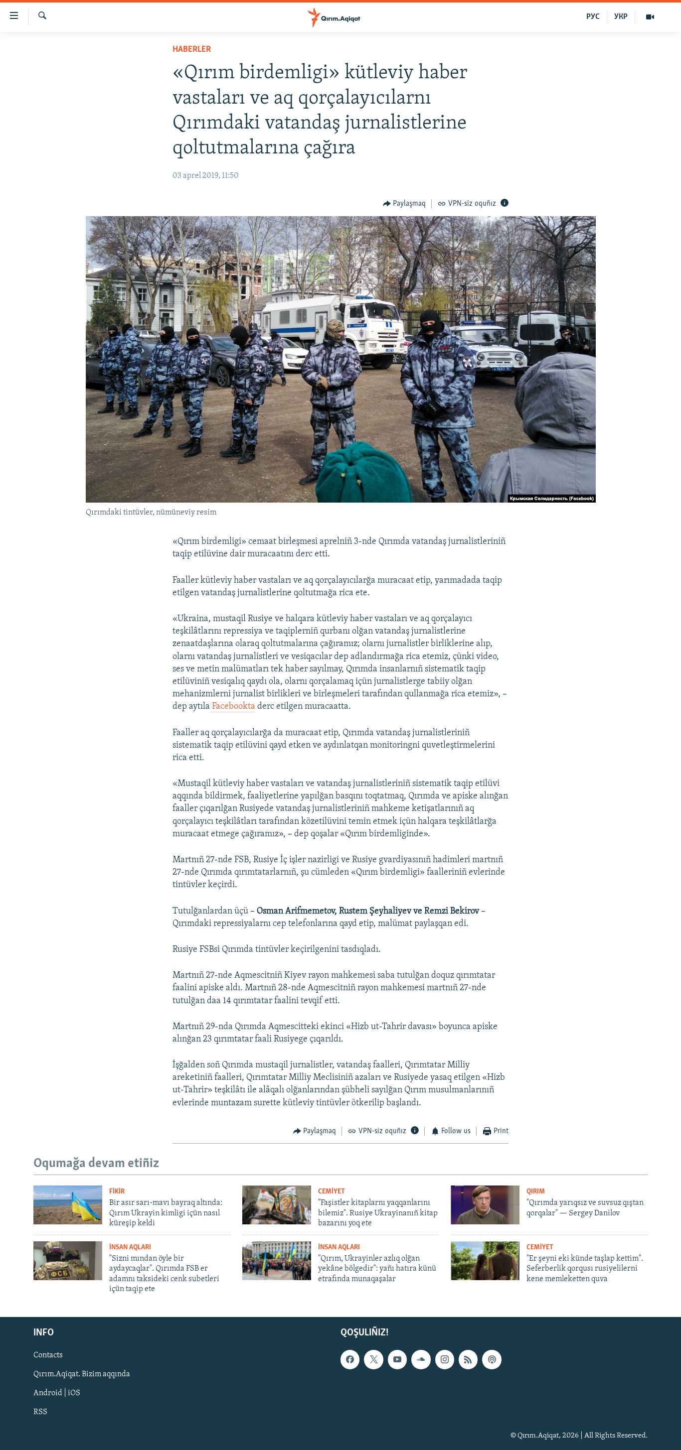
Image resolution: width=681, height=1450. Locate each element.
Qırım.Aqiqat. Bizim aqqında (81, 1375)
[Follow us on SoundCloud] (420, 1359)
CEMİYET (331, 1191)
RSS (40, 1413)
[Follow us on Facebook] (349, 1359)
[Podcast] (491, 1359)
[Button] (404, 203)
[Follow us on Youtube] (397, 1359)
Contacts (48, 1356)
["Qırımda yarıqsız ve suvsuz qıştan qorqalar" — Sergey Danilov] (485, 1205)
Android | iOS (56, 1394)
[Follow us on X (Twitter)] (373, 1359)
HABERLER (191, 49)
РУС (593, 17)
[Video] (650, 17)
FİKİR (117, 1191)
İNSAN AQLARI (130, 1247)
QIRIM (535, 1191)
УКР (621, 17)
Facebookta (232, 706)
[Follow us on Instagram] (444, 1359)
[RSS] (468, 1359)
